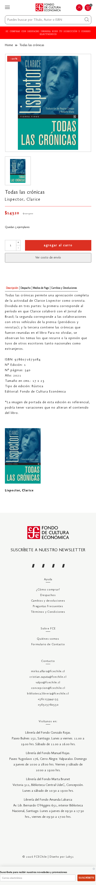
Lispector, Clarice (23, 199)
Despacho (26, 288)
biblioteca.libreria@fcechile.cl (48, 693)
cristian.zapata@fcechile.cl (47, 677)
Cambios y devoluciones (48, 600)
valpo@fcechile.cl (48, 682)
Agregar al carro (58, 245)
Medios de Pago (41, 288)
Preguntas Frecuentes (48, 606)
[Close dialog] (94, 869)
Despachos (48, 595)
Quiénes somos (48, 639)
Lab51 (70, 857)
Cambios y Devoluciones (64, 288)
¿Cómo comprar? (48, 589)
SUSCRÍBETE (86, 877)
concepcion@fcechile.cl (48, 688)
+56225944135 (48, 699)
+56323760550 (48, 704)
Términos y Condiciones (48, 612)
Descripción (12, 288)
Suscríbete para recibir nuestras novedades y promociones (33, 872)
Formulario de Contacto (48, 644)
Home (9, 45)
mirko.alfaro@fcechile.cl (48, 671)
